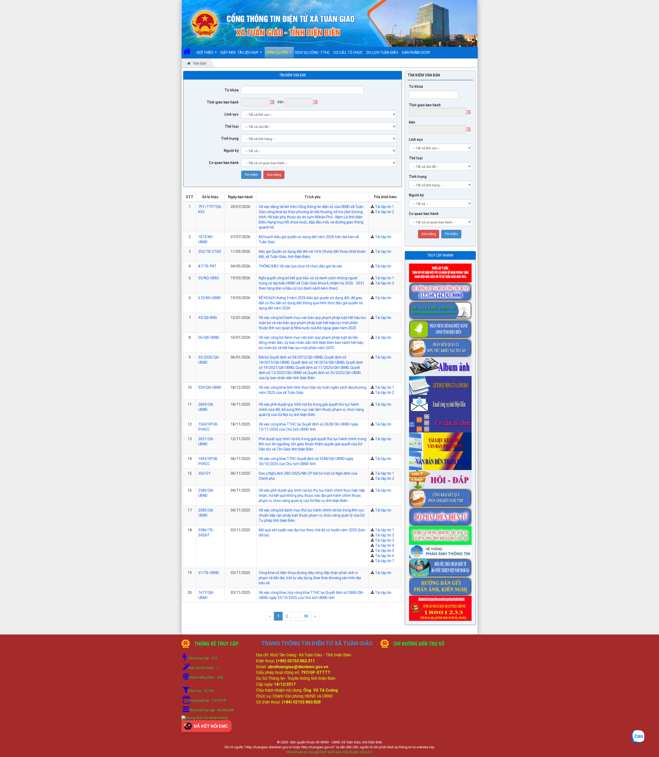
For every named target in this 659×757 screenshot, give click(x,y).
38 (306, 616)
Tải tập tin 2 (384, 212)
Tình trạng (230, 138)
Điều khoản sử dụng (301, 752)
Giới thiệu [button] (205, 52)
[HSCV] (441, 290)
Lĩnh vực (231, 114)
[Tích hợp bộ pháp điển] (441, 515)
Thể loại (232, 126)
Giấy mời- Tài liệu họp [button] (239, 52)
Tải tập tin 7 (384, 561)
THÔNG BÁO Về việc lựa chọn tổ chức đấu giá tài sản (300, 266)
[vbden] (441, 459)
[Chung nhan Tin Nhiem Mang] (204, 718)
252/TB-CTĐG (209, 251)
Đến (412, 122)
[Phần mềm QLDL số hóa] (441, 309)
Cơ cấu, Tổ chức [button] (348, 52)
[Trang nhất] (188, 52)
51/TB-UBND (208, 573)
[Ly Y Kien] (441, 271)
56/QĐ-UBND (208, 337)
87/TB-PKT (207, 266)
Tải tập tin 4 (384, 545)
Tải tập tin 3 (384, 540)
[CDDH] (441, 328)
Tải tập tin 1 (384, 207)
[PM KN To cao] (441, 346)
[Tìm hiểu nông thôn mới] (441, 534)
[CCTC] (441, 421)
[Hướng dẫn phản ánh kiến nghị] (441, 585)
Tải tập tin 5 (384, 551)
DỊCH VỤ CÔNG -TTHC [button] (312, 52)
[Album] (441, 365)
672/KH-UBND (209, 298)
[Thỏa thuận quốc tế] (441, 566)
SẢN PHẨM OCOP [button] (416, 52)
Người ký (231, 151)
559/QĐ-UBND (209, 387)
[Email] (441, 403)
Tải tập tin (383, 237)
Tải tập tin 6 (384, 556)
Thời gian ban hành (223, 102)
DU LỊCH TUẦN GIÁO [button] (382, 52)
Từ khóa (231, 90)
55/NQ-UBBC (208, 278)
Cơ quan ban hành (224, 163)
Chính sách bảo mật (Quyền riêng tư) (345, 752)
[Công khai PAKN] (441, 496)
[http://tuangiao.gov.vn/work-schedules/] (441, 384)
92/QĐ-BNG (207, 318)
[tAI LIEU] (441, 440)
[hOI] (441, 478)
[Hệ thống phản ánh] (441, 550)
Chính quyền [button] (277, 52)
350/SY (204, 473)
